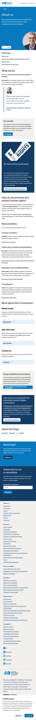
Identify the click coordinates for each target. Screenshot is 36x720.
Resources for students (10, 585)
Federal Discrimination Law (11, 534)
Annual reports (7, 527)
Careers (5, 518)
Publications (7, 544)
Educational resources (10, 580)
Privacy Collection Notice (10, 643)
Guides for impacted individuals (12, 536)
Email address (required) (10, 484)
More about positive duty (9, 297)
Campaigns (6, 529)
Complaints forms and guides (12, 641)
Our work (6, 524)
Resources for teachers (10, 583)
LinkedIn (21, 433)
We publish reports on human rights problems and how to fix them (18, 261)
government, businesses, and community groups (16, 215)
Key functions (6, 62)
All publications (8, 601)
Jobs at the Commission (12, 420)
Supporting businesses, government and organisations (15, 554)
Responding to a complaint (11, 631)
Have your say (7, 539)
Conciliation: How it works (11, 634)
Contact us (8, 457)
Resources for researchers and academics (15, 588)
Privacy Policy (16, 710)
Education (6, 578)
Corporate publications (10, 532)
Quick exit (24, 3)
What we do (5, 56)
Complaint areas (8, 639)
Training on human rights (10, 592)
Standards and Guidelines (10, 551)
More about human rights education (12, 279)
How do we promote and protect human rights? (15, 59)
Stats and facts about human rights (13, 590)
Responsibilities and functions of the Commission (16, 387)
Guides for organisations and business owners (17, 611)
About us (6, 503)
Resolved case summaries (11, 636)
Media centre (7, 516)
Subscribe (8, 492)
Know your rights (8, 566)
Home (5, 9)
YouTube (8, 656)
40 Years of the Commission (11, 513)
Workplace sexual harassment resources (15, 620)
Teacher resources (8, 615)
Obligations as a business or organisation (15, 571)
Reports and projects (9, 546)
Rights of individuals (9, 574)
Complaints (6, 624)
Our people (8, 134)
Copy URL (5, 433)
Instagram (9, 660)
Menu (31, 3)
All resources (7, 599)
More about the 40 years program (15, 189)
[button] (6, 47)
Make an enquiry (8, 627)
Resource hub (7, 596)
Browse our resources (9, 604)
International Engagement (11, 562)
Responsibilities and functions (12, 548)
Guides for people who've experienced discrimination (14, 607)
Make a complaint (8, 629)
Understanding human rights (11, 569)
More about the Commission (10, 64)
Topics (5, 560)
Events (5, 511)
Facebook (12, 433)
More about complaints (8, 242)
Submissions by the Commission (13, 557)
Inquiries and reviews (9, 541)
